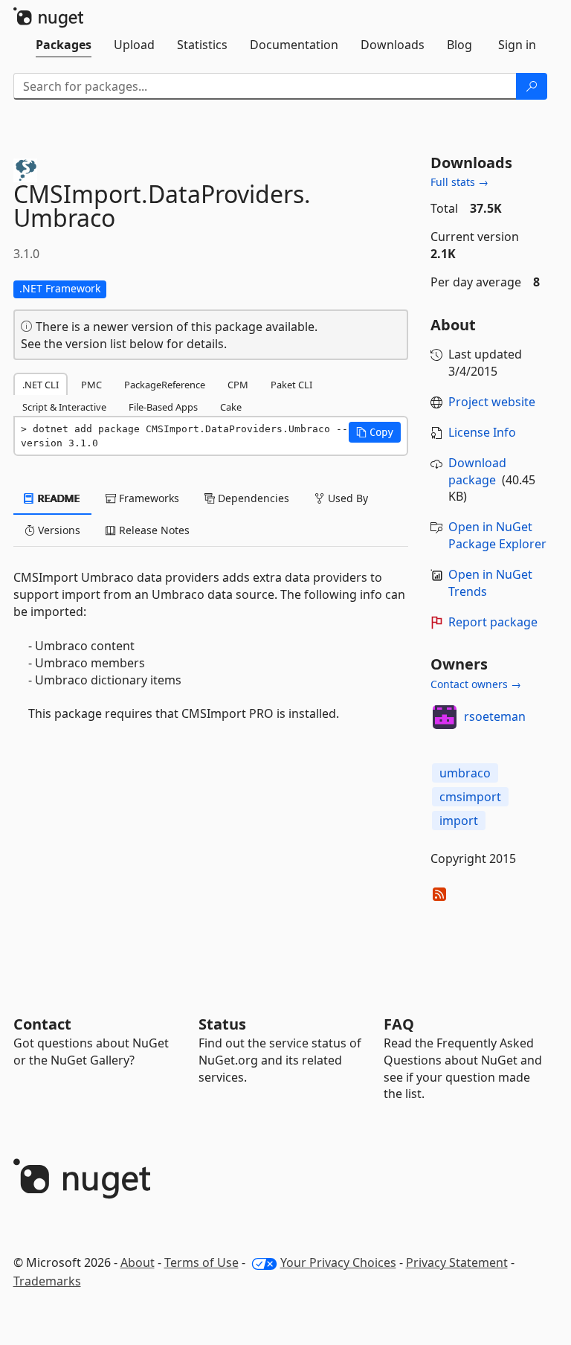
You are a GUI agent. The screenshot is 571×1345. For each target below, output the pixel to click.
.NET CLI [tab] (40, 384)
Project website (491, 402)
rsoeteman (495, 716)
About (137, 1262)
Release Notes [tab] (153, 530)
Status (222, 1024)
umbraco (465, 773)
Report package (493, 622)
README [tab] (57, 498)
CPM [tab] (238, 384)
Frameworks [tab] (147, 498)
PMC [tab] (91, 384)
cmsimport (470, 797)
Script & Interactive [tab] (64, 407)
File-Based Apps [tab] (163, 407)
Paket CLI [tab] (291, 384)
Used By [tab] (346, 498)
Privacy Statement (457, 1262)
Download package (477, 471)
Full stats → (459, 182)
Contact (42, 1024)
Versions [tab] (57, 530)
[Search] (531, 86)
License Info (482, 432)
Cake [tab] (231, 407)
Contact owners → (475, 684)
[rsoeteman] (444, 717)
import (458, 820)
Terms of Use (201, 1262)
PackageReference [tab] (164, 384)
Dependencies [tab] (252, 498)
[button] (375, 432)
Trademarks (47, 1281)
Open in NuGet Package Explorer (497, 535)
